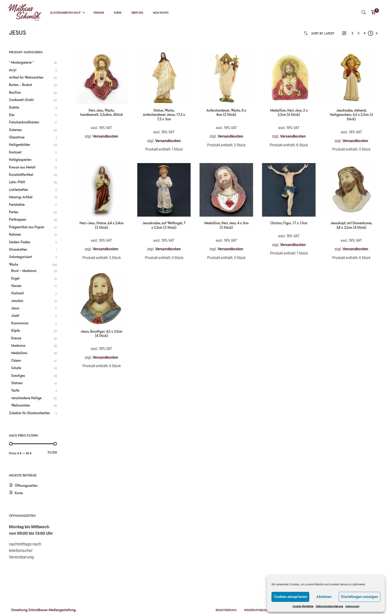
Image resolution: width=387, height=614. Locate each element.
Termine (98, 12)
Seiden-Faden (19, 242)
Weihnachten (20, 405)
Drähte (14, 108)
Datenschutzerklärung (329, 606)
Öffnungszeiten (26, 486)
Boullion (15, 93)
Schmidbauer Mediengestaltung (51, 610)
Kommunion (19, 323)
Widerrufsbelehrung (259, 610)
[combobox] (322, 33)
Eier (12, 115)
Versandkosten (105, 136)
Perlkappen (17, 220)
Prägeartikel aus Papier (26, 227)
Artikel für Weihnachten (26, 78)
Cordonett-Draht (21, 100)
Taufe (15, 390)
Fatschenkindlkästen (24, 122)
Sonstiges (18, 376)
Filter (52, 452)
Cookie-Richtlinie (303, 606)
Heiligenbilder (19, 145)
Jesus (15, 308)
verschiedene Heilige (26, 398)
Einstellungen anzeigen (359, 597)
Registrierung (226, 610)
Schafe (16, 368)
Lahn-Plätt (17, 182)
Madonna (18, 346)
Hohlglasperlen (20, 160)
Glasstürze (16, 137)
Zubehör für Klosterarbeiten (29, 413)
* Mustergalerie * (21, 63)
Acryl (12, 70)
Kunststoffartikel (21, 175)
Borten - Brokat (20, 85)
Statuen (17, 383)
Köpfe (15, 331)
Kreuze (16, 338)
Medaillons (19, 353)
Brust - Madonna (23, 271)
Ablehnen (323, 597)
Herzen (16, 286)
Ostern (16, 361)
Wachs (13, 265)
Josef (15, 316)
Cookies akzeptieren (290, 597)
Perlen (13, 212)
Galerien (15, 130)
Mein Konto (161, 12)
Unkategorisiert (20, 257)
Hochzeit (15, 152)
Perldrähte (17, 205)
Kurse (118, 12)
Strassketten (18, 250)
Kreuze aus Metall (22, 167)
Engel (15, 278)
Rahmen (15, 235)
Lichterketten (18, 190)
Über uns (137, 12)
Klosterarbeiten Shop (65, 12)
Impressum (352, 606)
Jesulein (17, 301)
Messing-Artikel (20, 197)
